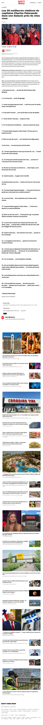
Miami (14, 718)
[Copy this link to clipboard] (15, 46)
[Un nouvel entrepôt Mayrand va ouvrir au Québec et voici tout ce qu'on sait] (21, 560)
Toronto (5, 717)
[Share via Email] (13, 46)
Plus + (5, 313)
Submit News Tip (36, 709)
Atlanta (22, 718)
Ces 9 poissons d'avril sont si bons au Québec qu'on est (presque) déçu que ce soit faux (20, 356)
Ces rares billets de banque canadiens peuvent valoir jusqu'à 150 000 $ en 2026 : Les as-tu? (15, 492)
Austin (26, 718)
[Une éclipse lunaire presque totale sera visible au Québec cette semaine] (35, 593)
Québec (12, 715)
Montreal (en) (6, 718)
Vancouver (19, 717)
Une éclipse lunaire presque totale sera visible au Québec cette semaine (15, 591)
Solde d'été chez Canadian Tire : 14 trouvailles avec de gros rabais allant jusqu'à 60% (20, 415)
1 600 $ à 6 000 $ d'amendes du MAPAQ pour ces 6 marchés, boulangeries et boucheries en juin (15, 482)
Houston (30, 718)
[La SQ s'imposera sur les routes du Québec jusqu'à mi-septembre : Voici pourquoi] (21, 679)
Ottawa (14, 717)
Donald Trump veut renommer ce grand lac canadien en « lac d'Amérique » (13, 650)
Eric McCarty (8, 50)
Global (16, 715)
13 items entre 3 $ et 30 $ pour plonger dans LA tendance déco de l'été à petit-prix (15, 502)
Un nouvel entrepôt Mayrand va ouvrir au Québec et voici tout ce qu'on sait (21, 573)
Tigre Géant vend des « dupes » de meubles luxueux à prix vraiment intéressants (14, 443)
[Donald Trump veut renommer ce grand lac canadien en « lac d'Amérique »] (35, 652)
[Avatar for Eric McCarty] (2, 317)
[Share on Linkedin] (10, 46)
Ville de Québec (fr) (34, 717)
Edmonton (28, 717)
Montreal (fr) (10, 717)
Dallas (11, 718)
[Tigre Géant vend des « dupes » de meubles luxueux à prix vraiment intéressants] (35, 445)
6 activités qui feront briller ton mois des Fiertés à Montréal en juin (15, 364)
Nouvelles (4, 7)
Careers (15, 709)
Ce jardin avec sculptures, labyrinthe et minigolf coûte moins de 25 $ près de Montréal (15, 542)
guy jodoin (23, 310)
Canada (6, 715)
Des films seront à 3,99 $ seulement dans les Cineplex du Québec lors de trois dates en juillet (15, 423)
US (9, 715)
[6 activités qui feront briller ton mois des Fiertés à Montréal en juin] (35, 366)
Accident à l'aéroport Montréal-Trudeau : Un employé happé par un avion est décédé (14, 601)
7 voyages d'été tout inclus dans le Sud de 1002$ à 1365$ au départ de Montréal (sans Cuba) (21, 475)
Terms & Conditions (4, 712)
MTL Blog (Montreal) (22, 715)
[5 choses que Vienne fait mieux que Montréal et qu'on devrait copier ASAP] (35, 642)
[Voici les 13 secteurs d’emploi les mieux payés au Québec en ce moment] (35, 662)
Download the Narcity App (22, 709)
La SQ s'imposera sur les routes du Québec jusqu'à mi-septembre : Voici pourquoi (20, 692)
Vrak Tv (3, 44)
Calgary (23, 717)
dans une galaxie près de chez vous (11, 310)
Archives (10, 709)
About (2, 709)
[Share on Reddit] (8, 46)
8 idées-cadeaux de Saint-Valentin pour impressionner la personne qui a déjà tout (13, 374)
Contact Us (30, 709)
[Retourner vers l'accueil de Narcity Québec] (21, 2)
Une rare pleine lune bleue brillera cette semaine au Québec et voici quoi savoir (15, 383)
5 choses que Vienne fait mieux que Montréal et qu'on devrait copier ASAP (15, 641)
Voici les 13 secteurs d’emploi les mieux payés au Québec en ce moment (15, 660)
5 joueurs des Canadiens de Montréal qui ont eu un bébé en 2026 (15, 581)
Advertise (6, 709)
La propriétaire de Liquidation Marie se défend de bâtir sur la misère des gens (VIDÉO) (20, 534)
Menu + (3, 2)
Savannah (18, 718)
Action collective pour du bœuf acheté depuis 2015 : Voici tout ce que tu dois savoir (14, 433)
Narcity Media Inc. (13, 706)
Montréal (21, 3)
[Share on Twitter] (11, 46)
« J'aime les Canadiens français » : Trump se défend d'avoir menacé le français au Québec (21, 633)
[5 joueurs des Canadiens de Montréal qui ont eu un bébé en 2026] (35, 583)
